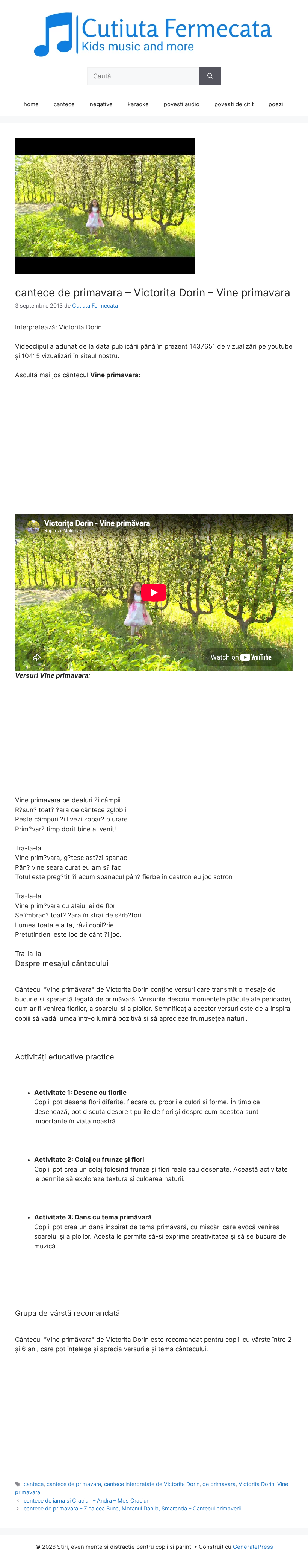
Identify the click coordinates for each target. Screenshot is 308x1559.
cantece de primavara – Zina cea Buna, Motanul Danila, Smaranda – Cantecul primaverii (132, 1508)
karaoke (138, 104)
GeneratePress (253, 1546)
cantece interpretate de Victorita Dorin (151, 1484)
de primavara (219, 1484)
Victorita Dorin (256, 1484)
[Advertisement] (154, 442)
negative (101, 104)
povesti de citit (234, 104)
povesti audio (181, 104)
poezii (277, 104)
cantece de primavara (74, 1484)
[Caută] (210, 76)
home (31, 104)
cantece (64, 104)
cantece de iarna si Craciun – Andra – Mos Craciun (86, 1500)
